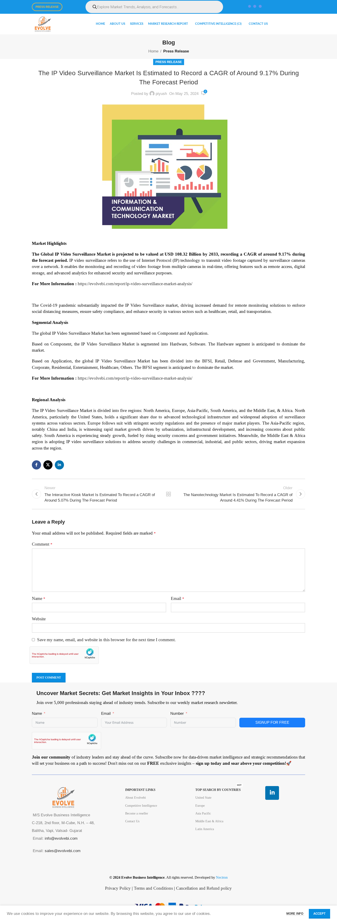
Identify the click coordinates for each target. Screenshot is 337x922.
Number (177, 713)
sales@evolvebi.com (62, 851)
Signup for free (272, 722)
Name (38, 598)
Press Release (47, 6)
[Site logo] (43, 24)
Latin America (204, 829)
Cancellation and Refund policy (204, 888)
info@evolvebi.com (61, 838)
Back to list (168, 494)
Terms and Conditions (153, 888)
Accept (319, 913)
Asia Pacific (203, 813)
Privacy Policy (118, 888)
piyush (161, 93)
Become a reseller (136, 813)
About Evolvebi (135, 797)
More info (295, 913)
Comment (42, 544)
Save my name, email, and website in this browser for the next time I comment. (106, 639)
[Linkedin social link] (59, 464)
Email (177, 598)
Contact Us (132, 821)
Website (39, 618)
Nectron (222, 877)
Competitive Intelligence (141, 805)
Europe (200, 805)
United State (203, 797)
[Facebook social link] (36, 464)
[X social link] (47, 464)
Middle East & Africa (209, 821)
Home (153, 51)
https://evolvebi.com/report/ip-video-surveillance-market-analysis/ (135, 283)
